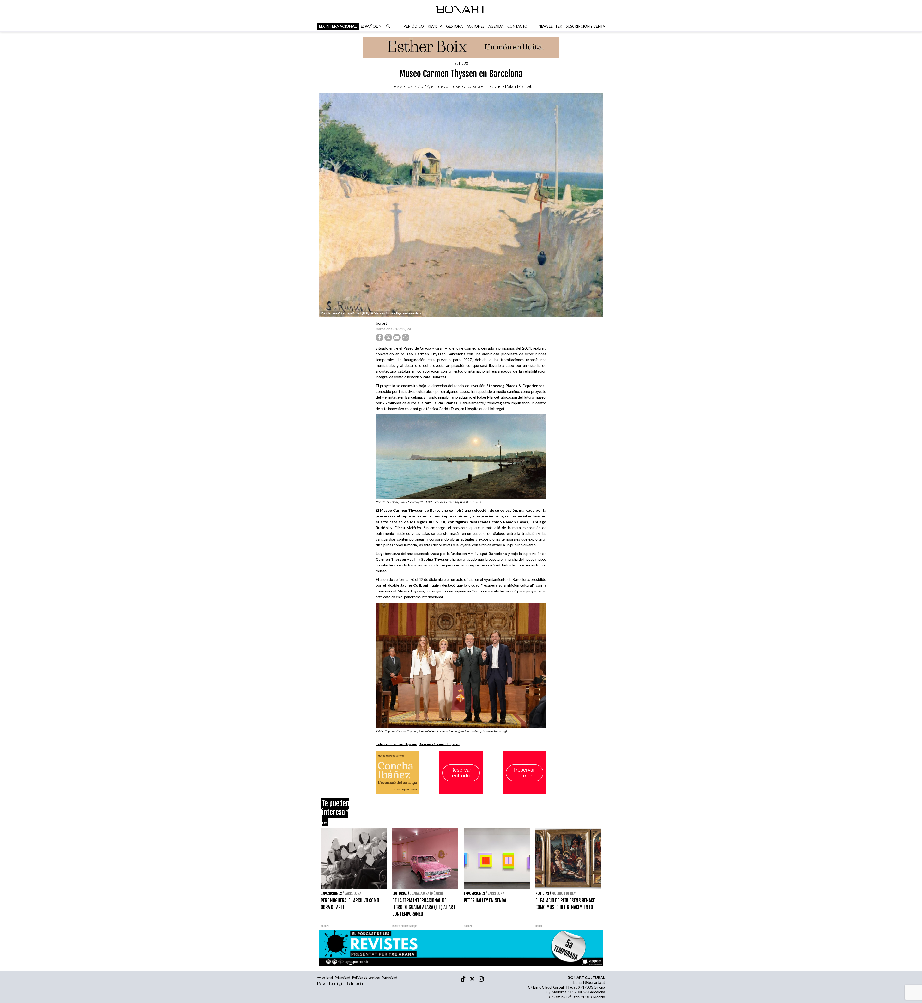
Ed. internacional (338, 26)
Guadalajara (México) (426, 893)
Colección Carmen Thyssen (396, 744)
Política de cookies (366, 977)
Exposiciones (331, 893)
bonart (381, 323)
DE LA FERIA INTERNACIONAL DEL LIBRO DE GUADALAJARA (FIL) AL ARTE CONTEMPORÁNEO (424, 907)
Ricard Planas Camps (404, 926)
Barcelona (352, 893)
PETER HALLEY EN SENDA (485, 901)
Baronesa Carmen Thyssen (439, 744)
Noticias (461, 63)
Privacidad (342, 977)
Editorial (399, 893)
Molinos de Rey (564, 893)
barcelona (384, 328)
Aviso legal (325, 977)
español (369, 26)
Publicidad (389, 977)
